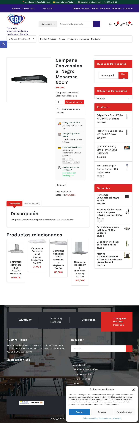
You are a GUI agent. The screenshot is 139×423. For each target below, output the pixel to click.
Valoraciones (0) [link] (32, 203)
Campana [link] (70, 195)
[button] (133, 389)
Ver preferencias (124, 412)
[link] (3, 44)
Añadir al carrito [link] (20, 261)
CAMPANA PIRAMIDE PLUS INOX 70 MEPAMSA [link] (15, 268)
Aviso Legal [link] (117, 418)
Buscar (123, 76)
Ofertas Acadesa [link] (81, 8)
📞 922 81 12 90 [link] (110, 2)
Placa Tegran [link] (31, 39)
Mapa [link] (76, 383)
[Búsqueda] (129, 348)
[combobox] (113, 97)
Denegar (102, 412)
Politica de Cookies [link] (82, 374)
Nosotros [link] (116, 8)
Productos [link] (105, 8)
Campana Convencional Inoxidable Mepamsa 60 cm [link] (58, 259)
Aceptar (79, 412)
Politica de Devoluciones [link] (85, 369)
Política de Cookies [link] (90, 418)
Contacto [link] (127, 8)
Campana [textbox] (112, 98)
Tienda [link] (94, 8)
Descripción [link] (14, 203)
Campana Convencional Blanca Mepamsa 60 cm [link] (37, 255)
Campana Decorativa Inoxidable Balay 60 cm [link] (80, 269)
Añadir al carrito (74, 102)
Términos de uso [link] (105, 418)
